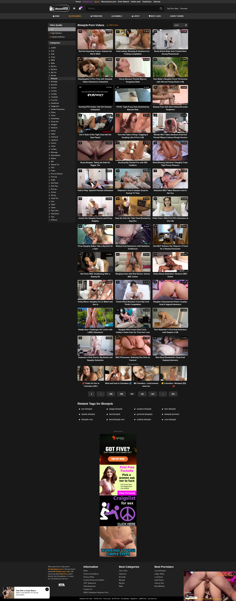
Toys (52, 217)
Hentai (53, 131)
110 (132, 394)
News (85, 571)
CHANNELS (117, 16)
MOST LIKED (156, 16)
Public (53, 180)
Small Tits (54, 198)
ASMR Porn (143, 599)
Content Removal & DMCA (93, 580)
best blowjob (114, 414)
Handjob (54, 125)
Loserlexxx (159, 577)
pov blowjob (86, 409)
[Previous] (101, 394)
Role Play (54, 186)
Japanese (54, 140)
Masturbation (55, 155)
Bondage (54, 82)
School (53, 192)
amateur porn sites (63, 571)
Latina (53, 146)
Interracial (54, 137)
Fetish (53, 115)
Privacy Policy (88, 577)
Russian (54, 189)
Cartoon (54, 88)
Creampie (54, 97)
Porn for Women (57, 174)
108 (110, 394)
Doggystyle (55, 106)
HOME (57, 16)
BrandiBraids (159, 586)
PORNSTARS (97, 16)
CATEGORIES (76, 16)
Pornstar (54, 177)
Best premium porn (108, 2)
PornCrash (107, 599)
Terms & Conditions (91, 574)
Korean (53, 143)
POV (52, 168)
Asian (53, 57)
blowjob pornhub (171, 414)
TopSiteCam (147, 2)
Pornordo (183, 8)
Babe (53, 63)
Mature (53, 158)
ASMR (53, 48)
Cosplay (54, 94)
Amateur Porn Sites (86, 599)
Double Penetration (58, 109)
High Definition (56, 33)
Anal (52, 51)
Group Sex (55, 121)
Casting (53, 91)
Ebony (53, 112)
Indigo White (159, 574)
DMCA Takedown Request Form (95, 592)
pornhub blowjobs (144, 414)
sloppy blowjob (115, 409)
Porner (78, 2)
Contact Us (87, 589)
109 (121, 394)
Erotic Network (123, 2)
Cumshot (54, 100)
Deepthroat (55, 103)
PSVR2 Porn (98, 599)
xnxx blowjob (170, 419)
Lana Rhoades (160, 571)
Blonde (53, 75)
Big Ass (54, 66)
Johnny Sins (159, 583)
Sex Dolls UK (152, 599)
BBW (53, 60)
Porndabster (125, 599)
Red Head (54, 183)
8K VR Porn (116, 599)
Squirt (53, 204)
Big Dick (54, 69)
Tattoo (53, 207)
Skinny (53, 195)
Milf (52, 161)
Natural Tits (55, 164)
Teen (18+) (55, 211)
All (52, 29)
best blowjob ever (117, 419)
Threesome (55, 214)
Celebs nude (135, 2)
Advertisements (89, 586)
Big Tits (54, 72)
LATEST (136, 16)
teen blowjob (170, 409)
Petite (53, 171)
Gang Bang (55, 118)
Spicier (97, 2)
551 (173, 394)
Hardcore (54, 128)
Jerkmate (156, 2)
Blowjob (54, 78)
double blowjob (88, 414)
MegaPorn (133, 599)
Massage (54, 152)
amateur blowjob (143, 409)
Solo (52, 201)
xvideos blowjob (143, 419)
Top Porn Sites (172, 8)
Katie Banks (159, 580)
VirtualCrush (87, 2)
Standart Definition (58, 37)
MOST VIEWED (178, 16)
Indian (53, 134)
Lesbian (54, 149)
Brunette (54, 85)
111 (142, 394)
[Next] (163, 394)
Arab (52, 54)
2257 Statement (89, 583)
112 (152, 394)
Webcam (54, 220)
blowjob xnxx (87, 419)
